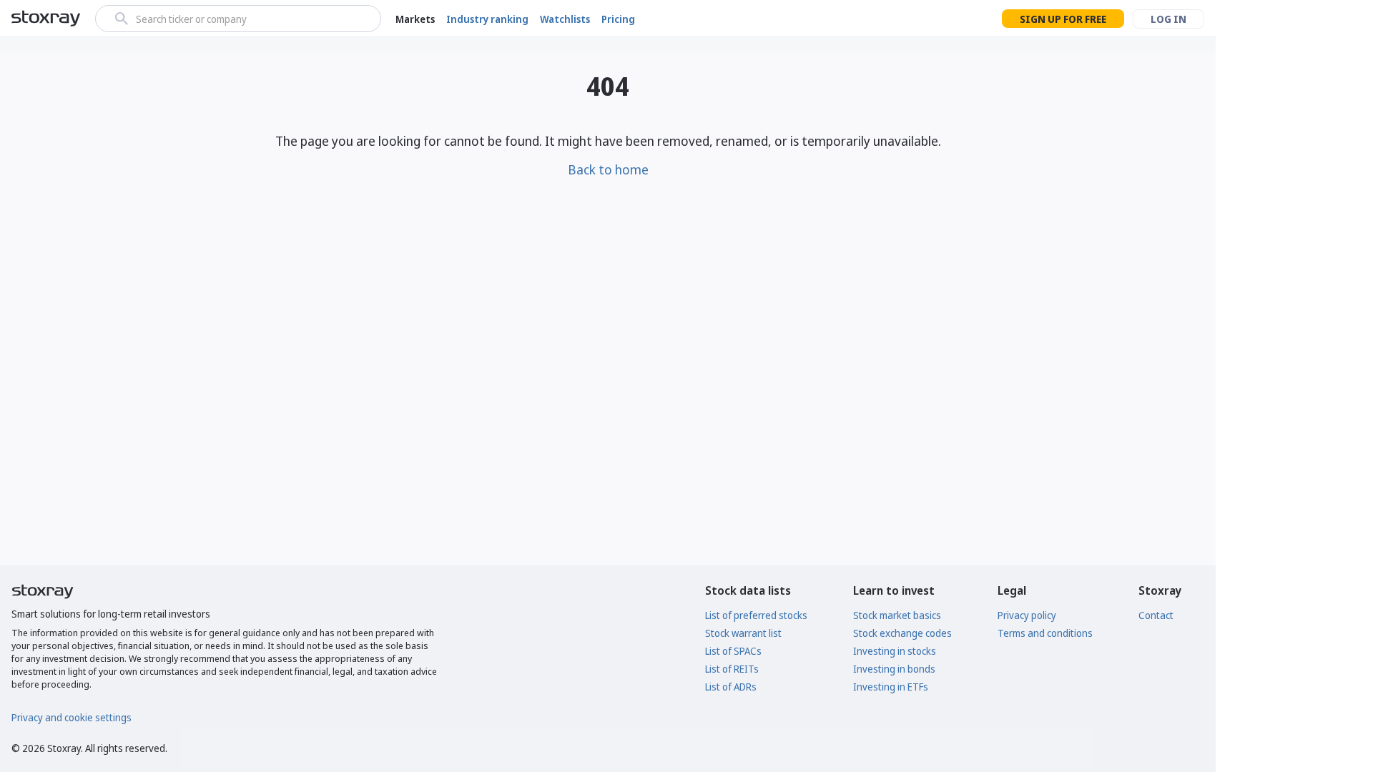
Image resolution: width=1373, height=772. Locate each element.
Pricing (618, 19)
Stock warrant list (743, 633)
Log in (1168, 19)
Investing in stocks (894, 651)
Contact (1155, 615)
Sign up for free (1063, 19)
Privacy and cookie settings (71, 717)
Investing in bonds (894, 669)
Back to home (608, 169)
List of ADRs (731, 686)
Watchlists (565, 19)
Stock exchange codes (902, 633)
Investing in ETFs (890, 686)
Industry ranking (487, 19)
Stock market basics (897, 615)
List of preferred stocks (756, 615)
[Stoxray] (46, 18)
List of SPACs (733, 651)
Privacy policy (1027, 615)
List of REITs (732, 669)
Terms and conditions (1045, 633)
